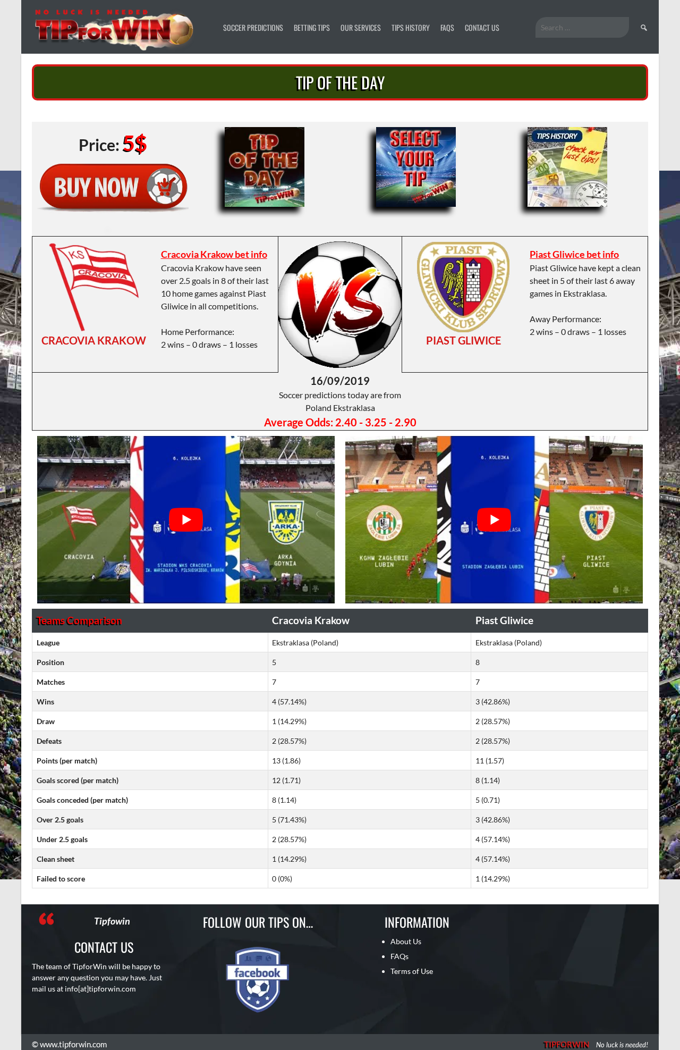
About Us (405, 941)
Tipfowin (112, 921)
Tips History (411, 27)
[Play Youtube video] (186, 519)
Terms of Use (411, 971)
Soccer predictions (253, 27)
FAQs (447, 27)
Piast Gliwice (463, 340)
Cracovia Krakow (93, 340)
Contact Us (482, 27)
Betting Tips (312, 27)
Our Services (361, 27)
